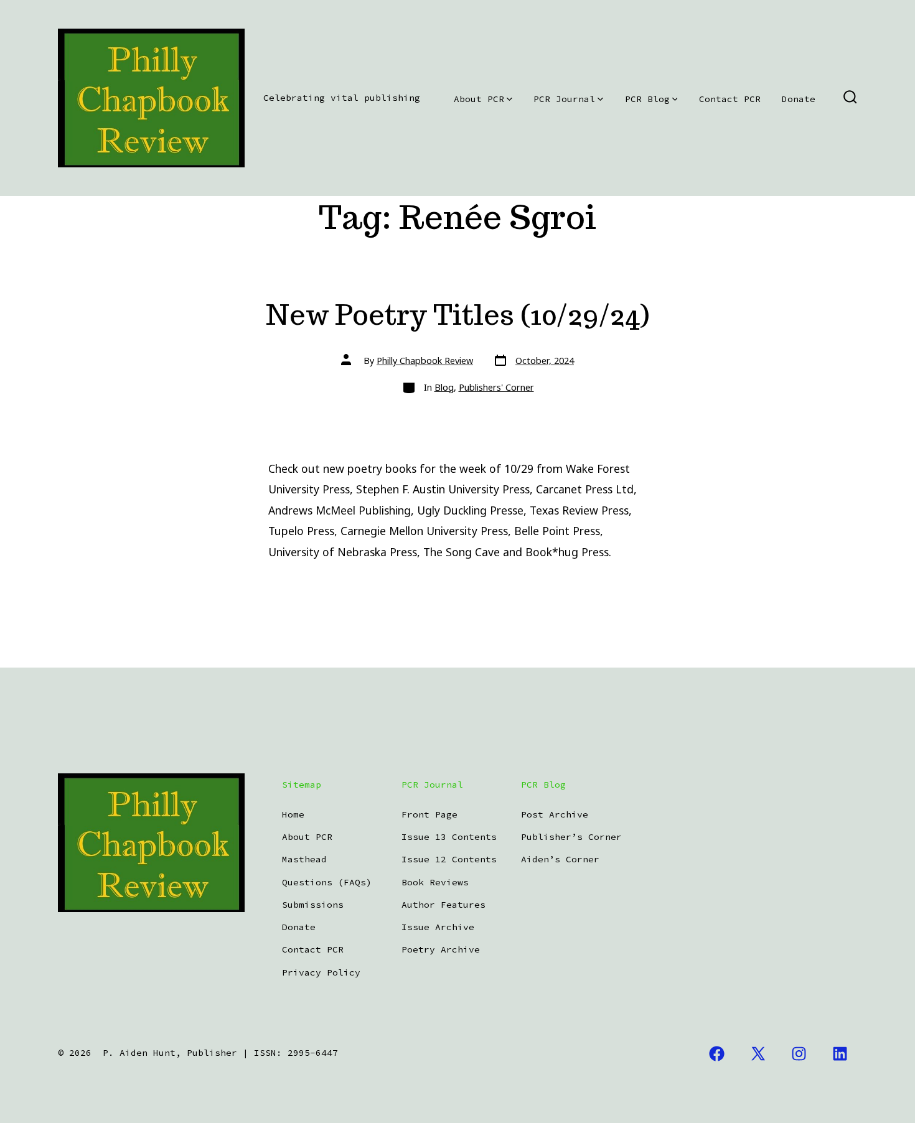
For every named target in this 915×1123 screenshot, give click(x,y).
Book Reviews (435, 882)
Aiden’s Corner (560, 859)
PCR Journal (564, 99)
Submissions (313, 904)
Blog (444, 387)
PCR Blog (647, 99)
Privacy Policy (321, 972)
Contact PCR (730, 99)
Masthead (304, 859)
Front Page (429, 814)
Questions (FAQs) (327, 882)
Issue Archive (437, 927)
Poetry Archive (440, 949)
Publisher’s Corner (571, 836)
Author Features (443, 904)
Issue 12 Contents (449, 859)
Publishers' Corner (496, 387)
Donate (798, 99)
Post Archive (554, 814)
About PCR (479, 99)
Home (293, 814)
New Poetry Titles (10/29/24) (457, 314)
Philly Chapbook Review (425, 360)
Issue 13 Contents (449, 836)
